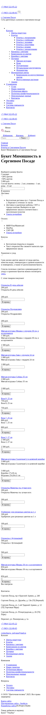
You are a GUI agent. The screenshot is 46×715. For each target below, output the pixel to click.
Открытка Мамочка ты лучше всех (16, 488)
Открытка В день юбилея (12, 285)
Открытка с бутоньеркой (11, 538)
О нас (13, 86)
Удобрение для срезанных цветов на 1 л (18, 512)
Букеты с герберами (25, 40)
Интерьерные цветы (20, 72)
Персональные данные (21, 96)
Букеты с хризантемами (26, 49)
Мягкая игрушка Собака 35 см (14, 377)
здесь (3, 274)
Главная (4, 143)
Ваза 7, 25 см (6, 418)
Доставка (10, 100)
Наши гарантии (18, 89)
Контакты (15, 98)
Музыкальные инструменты (28, 68)
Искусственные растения (27, 79)
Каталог (9, 31)
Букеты (14, 35)
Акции (14, 82)
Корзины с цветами (19, 51)
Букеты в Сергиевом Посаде (13, 147)
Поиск (23, 138)
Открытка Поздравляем (11, 309)
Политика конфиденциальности (25, 93)
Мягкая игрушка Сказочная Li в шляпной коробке (23, 459)
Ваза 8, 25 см (6, 398)
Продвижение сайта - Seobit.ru (14, 703)
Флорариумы (22, 70)
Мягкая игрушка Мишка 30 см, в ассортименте (21, 565)
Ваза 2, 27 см (6, 437)
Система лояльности (15, 105)
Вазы (18, 63)
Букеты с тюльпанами (26, 37)
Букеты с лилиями (24, 42)
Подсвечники (22, 65)
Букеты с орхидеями (25, 44)
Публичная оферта (19, 91)
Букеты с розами (23, 47)
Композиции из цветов (21, 54)
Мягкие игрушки (23, 61)
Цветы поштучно (18, 33)
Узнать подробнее (14, 214)
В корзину (6, 302)
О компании (11, 84)
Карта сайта (6, 701)
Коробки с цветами (19, 56)
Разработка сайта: (8, 706)
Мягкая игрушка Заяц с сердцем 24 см (17, 355)
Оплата (9, 103)
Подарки (15, 58)
